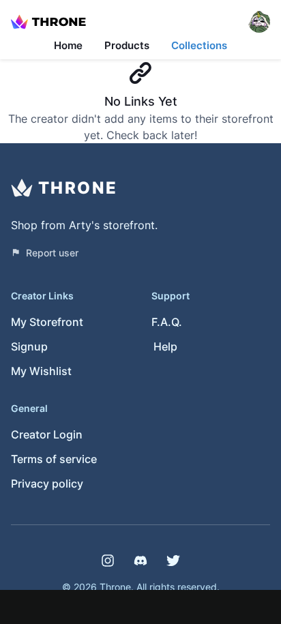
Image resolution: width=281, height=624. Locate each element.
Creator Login (47, 434)
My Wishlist (41, 371)
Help (165, 346)
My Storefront (47, 322)
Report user (52, 252)
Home (68, 45)
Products (126, 45)
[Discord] (140, 560)
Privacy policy (47, 483)
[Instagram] (107, 560)
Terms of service (54, 459)
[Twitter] (173, 560)
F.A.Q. (166, 322)
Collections (199, 45)
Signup (29, 346)
